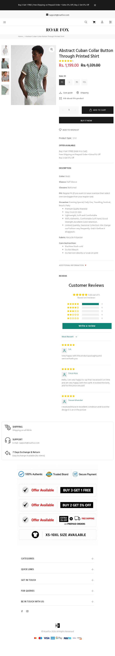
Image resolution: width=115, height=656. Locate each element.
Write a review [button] (87, 326)
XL (77, 82)
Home (20, 36)
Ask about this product (73, 98)
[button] (65, 61)
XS (62, 82)
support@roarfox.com (59, 15)
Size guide (68, 93)
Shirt (75, 138)
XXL (84, 82)
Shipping (84, 93)
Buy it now (86, 120)
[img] (68, 345)
